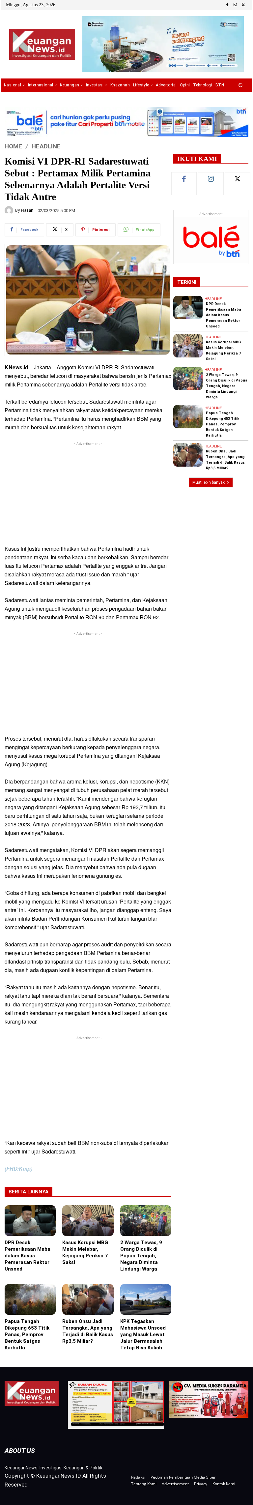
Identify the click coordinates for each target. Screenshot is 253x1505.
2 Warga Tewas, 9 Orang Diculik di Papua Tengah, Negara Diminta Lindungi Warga (141, 1256)
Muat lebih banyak (208, 482)
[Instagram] (235, 5)
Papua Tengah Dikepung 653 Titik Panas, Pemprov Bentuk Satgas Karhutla (27, 1334)
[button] (240, 85)
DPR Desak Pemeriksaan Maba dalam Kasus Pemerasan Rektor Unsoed (27, 1256)
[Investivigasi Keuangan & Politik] (42, 44)
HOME (13, 146)
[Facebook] (227, 5)
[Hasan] (10, 210)
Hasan (27, 210)
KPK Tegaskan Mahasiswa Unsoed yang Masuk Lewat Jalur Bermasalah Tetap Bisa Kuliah (143, 1334)
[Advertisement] (88, 493)
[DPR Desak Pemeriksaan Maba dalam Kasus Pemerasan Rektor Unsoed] (30, 1220)
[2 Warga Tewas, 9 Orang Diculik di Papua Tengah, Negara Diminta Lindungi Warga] (145, 1220)
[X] (243, 5)
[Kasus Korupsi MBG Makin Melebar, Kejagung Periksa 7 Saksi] (87, 1220)
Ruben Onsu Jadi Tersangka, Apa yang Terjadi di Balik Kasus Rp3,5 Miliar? (87, 1331)
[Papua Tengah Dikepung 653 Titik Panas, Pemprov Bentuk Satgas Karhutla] (30, 1299)
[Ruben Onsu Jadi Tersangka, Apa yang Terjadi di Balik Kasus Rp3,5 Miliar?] (87, 1299)
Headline (46, 146)
